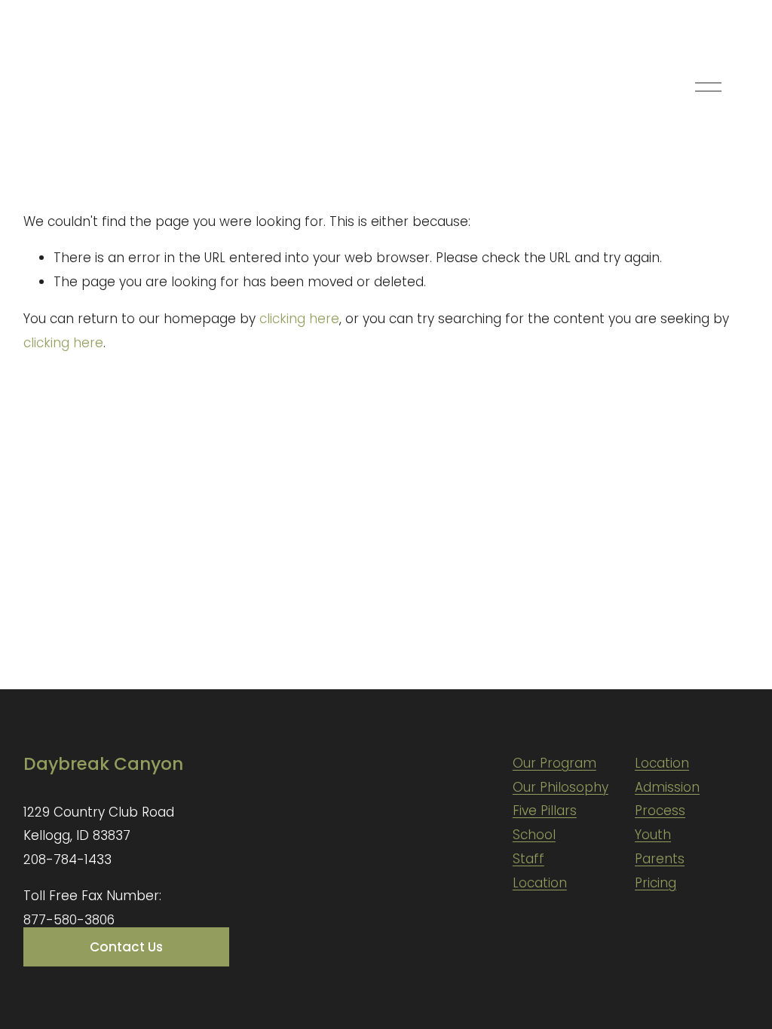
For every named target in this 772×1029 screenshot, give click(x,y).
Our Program (554, 763)
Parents (660, 859)
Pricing (655, 883)
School (534, 835)
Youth (653, 835)
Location (540, 883)
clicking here (299, 319)
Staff (528, 859)
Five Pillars (545, 811)
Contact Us (126, 947)
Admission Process (667, 799)
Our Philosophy (560, 787)
